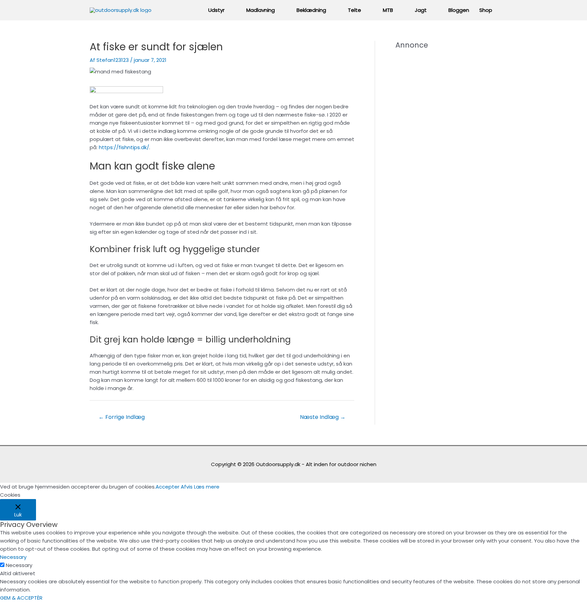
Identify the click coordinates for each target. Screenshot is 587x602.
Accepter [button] (167, 486)
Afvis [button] (187, 486)
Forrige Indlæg (122, 417)
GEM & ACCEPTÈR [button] (21, 597)
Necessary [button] (13, 557)
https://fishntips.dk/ (124, 147)
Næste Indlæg (322, 417)
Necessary (19, 565)
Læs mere (206, 486)
